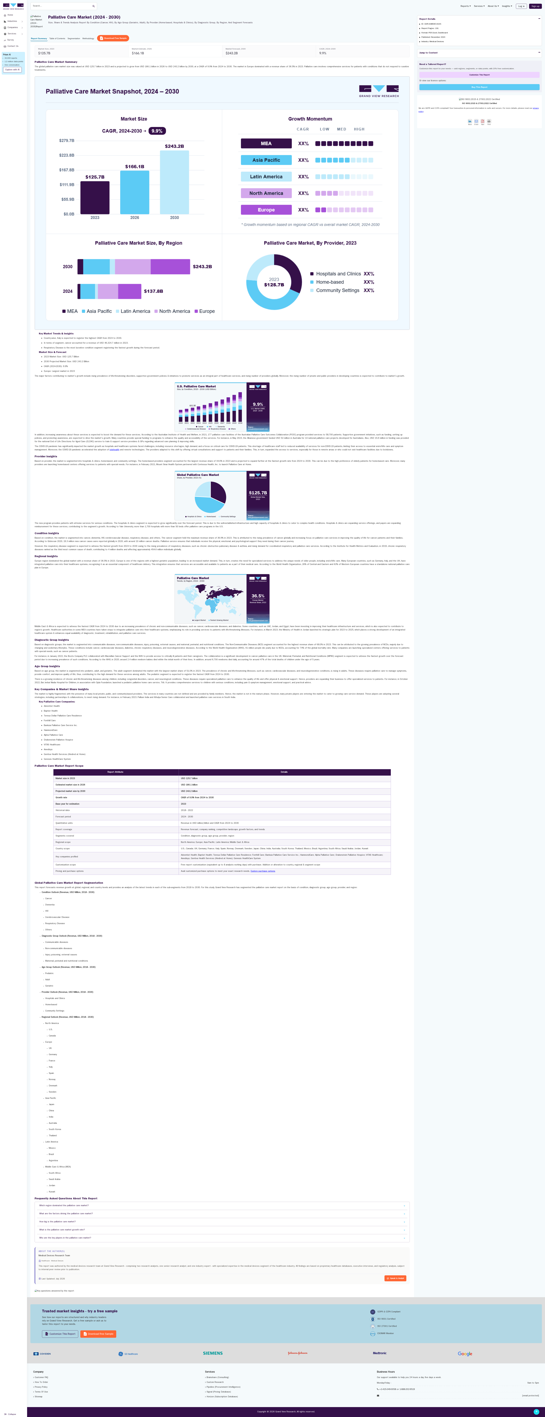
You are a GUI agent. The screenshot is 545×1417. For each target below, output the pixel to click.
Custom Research (215, 1382)
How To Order (41, 1382)
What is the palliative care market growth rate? (62, 1230)
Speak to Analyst (397, 1278)
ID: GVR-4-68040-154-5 (431, 24)
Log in (521, 6)
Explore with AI (12, 70)
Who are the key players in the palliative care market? (65, 1238)
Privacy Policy (41, 1387)
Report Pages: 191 (430, 28)
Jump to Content (428, 53)
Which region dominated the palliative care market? (64, 1206)
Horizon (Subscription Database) (222, 1397)
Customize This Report (479, 75)
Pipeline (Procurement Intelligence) (223, 1387)
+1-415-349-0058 (387, 1389)
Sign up (535, 6)
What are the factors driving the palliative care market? (66, 1214)
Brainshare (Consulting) (218, 1378)
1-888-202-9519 (407, 1389)
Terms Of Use (41, 1392)
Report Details (427, 19)
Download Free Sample (115, 38)
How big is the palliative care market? (57, 1222)
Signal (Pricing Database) (219, 1392)
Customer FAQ (41, 1378)
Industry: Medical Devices (433, 42)
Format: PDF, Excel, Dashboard (435, 33)
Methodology (88, 38)
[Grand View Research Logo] (13, 6)
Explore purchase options (263, 871)
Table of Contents (57, 38)
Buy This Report (479, 87)
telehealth (114, 450)
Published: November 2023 (433, 37)
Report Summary (39, 38)
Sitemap (38, 1397)
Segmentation (74, 38)
